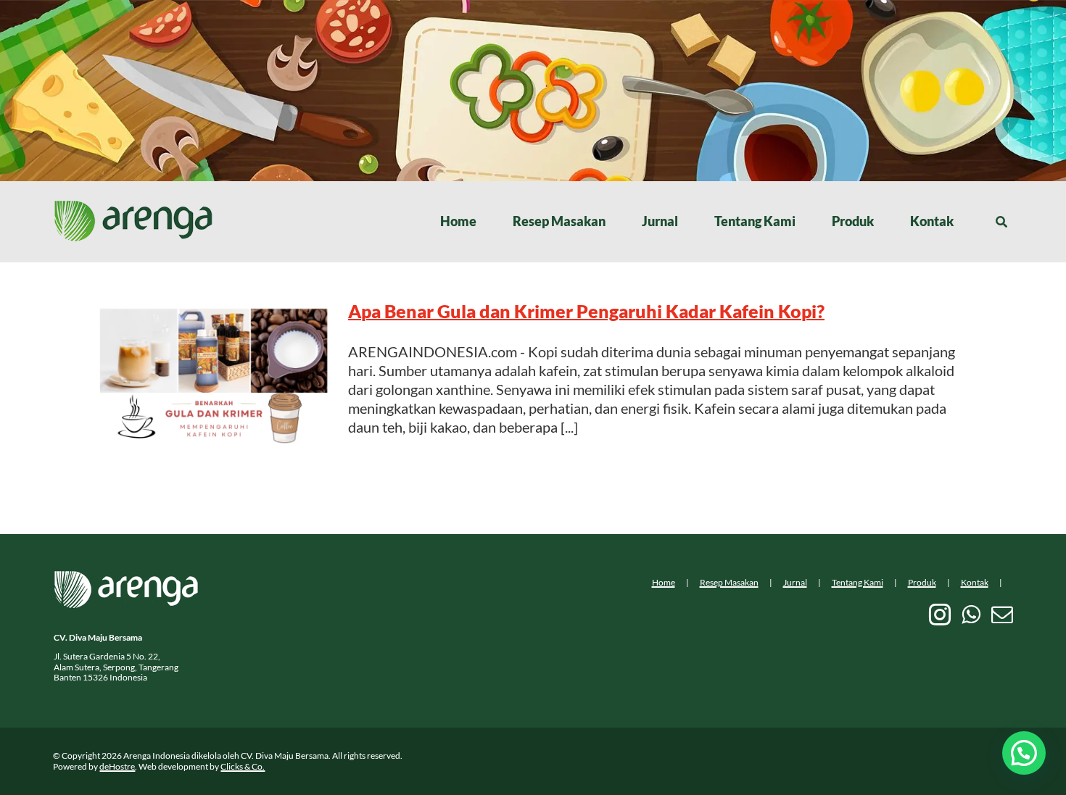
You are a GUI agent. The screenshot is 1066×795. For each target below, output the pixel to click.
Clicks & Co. (242, 766)
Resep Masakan (729, 582)
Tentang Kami (857, 582)
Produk (922, 582)
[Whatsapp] (971, 614)
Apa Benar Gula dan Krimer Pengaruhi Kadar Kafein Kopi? (586, 311)
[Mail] (1002, 614)
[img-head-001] (133, 207)
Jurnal (795, 582)
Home (663, 582)
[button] (1024, 753)
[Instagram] (940, 614)
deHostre (117, 766)
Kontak (974, 582)
